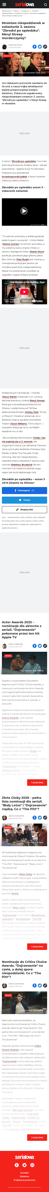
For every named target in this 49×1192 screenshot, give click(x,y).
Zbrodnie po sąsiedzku (19, 524)
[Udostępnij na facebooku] (35, 47)
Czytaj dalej (37, 782)
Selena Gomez (11, 244)
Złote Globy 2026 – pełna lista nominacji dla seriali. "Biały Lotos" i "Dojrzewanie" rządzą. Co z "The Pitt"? (24, 803)
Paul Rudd (22, 259)
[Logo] (24, 1157)
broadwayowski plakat (14, 176)
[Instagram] (32, 1165)
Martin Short (37, 251)
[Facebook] (17, 1165)
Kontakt (24, 1173)
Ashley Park (31, 412)
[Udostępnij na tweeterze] (40, 47)
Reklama (24, 1176)
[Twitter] (24, 1165)
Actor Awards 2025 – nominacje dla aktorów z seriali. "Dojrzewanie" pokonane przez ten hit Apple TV (21, 629)
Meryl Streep (37, 400)
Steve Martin (10, 396)
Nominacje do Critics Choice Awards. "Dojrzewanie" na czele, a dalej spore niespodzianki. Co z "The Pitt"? (24, 969)
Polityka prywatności (24, 1180)
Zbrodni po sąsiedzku (24, 161)
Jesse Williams (19, 423)
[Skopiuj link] (45, 47)
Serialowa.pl (6, 11)
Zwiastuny (25, 11)
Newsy (16, 11)
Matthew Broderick (21, 464)
